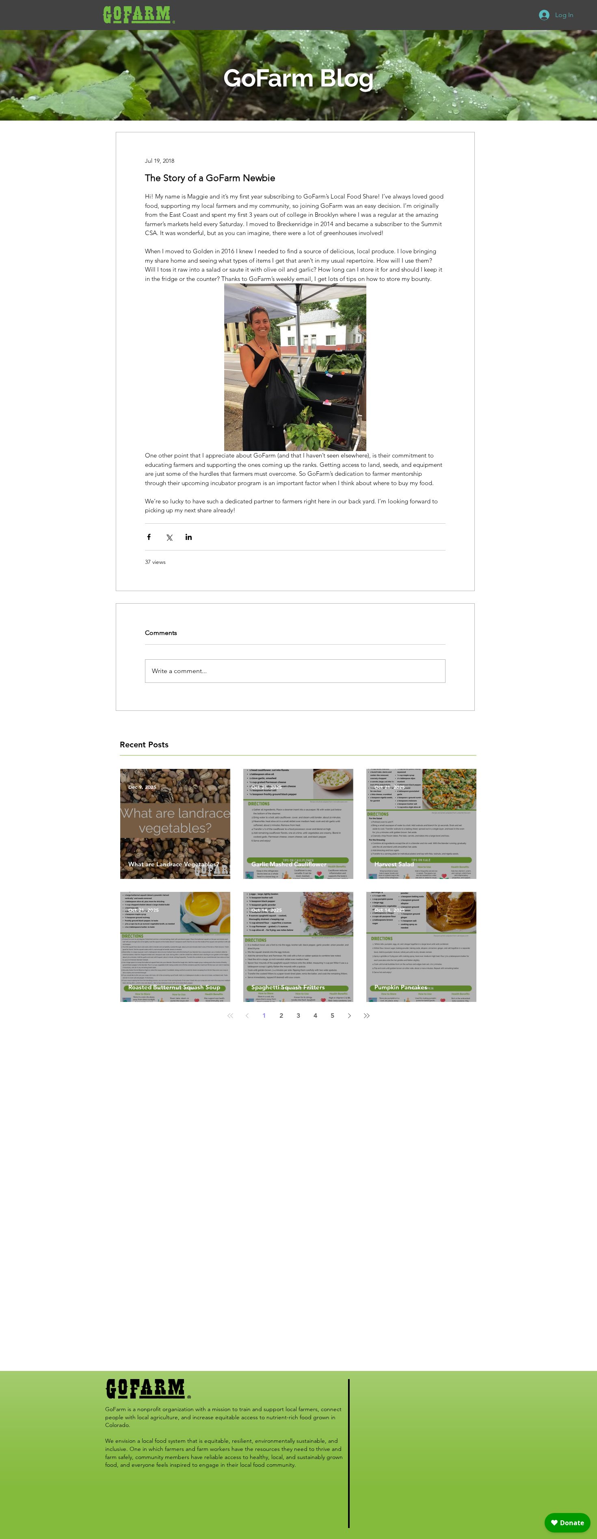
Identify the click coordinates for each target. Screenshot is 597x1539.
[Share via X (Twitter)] (169, 537)
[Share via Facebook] (149, 537)
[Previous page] (247, 1015)
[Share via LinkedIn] (189, 537)
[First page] (230, 1015)
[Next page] (349, 1015)
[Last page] (366, 1015)
